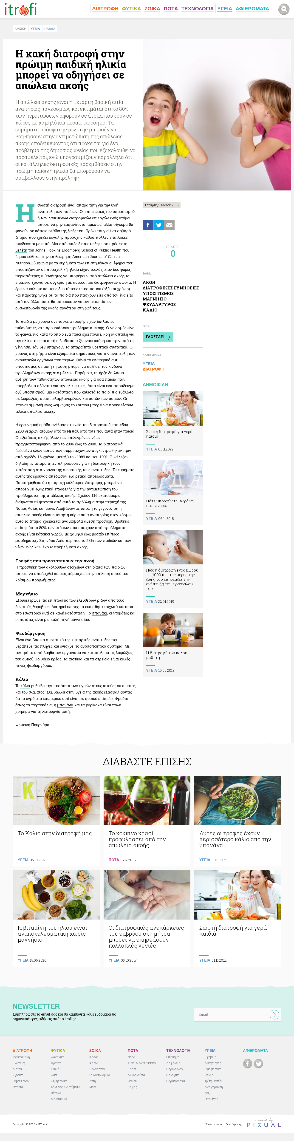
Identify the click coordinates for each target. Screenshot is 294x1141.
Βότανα (56, 1093)
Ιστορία (18, 1087)
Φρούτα (56, 1063)
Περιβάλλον (174, 1069)
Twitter (158, 225)
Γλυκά (55, 1069)
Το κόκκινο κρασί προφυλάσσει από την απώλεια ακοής (147, 821)
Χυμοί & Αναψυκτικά (142, 1063)
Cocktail (133, 1081)
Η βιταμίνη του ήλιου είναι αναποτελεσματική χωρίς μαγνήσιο (56, 918)
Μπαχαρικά (59, 1099)
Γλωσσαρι (155, 337)
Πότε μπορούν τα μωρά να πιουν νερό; (173, 492)
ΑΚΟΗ (149, 282)
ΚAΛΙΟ (150, 310)
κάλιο (25, 686)
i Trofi (20, 9)
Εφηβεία (211, 1057)
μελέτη (21, 250)
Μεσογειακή (21, 1057)
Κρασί (132, 1069)
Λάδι (54, 1075)
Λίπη (92, 1081)
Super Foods (21, 1081)
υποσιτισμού (124, 212)
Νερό (131, 1057)
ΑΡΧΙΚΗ (20, 29)
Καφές (132, 1087)
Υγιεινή (18, 1075)
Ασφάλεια (173, 1063)
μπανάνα (65, 705)
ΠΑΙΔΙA (49, 29)
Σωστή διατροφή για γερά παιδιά (173, 423)
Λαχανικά (58, 1057)
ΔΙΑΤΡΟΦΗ (153, 369)
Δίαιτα (17, 1069)
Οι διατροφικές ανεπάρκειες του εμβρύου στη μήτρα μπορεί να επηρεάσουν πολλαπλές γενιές (147, 918)
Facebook (148, 225)
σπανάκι (99, 613)
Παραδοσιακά (175, 1081)
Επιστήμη (172, 1057)
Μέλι (92, 1087)
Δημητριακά (59, 1081)
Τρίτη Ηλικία (213, 1081)
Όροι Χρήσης (234, 1124)
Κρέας (94, 1057)
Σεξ (207, 1093)
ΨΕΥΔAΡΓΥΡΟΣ (159, 304)
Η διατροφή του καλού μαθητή (173, 645)
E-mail (169, 225)
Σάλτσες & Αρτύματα (65, 1087)
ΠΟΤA (114, 860)
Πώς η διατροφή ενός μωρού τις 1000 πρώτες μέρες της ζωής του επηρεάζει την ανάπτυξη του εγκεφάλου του (173, 569)
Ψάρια (93, 1063)
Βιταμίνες (211, 1099)
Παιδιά (209, 1075)
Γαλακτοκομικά (99, 1075)
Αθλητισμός (213, 1063)
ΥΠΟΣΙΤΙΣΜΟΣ (158, 293)
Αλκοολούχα (136, 1075)
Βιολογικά (173, 1075)
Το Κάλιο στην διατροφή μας (56, 821)
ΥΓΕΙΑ (35, 29)
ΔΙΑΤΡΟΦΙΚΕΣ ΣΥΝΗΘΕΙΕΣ (171, 288)
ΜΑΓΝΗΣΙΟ (155, 299)
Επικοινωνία (214, 1124)
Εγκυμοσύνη (213, 1069)
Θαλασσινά (97, 1069)
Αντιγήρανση (214, 1087)
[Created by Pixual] (264, 1123)
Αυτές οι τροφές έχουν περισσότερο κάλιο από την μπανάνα (237, 821)
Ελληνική (19, 1063)
